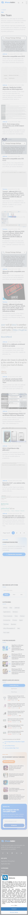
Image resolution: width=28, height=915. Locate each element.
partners (10, 881)
